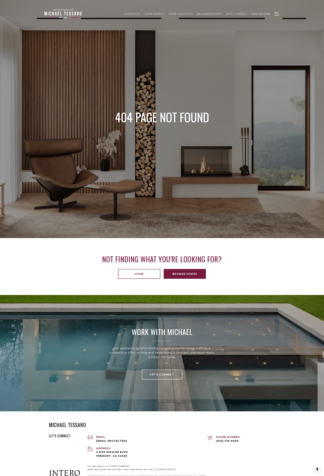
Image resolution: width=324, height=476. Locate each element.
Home (139, 273)
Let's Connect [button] (162, 374)
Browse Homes (184, 273)
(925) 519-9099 (227, 440)
